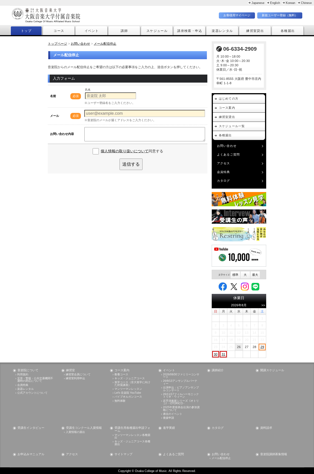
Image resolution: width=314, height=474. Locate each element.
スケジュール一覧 (232, 126)
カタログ (223, 180)
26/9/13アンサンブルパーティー (180, 382)
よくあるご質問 (228, 154)
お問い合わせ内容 (62, 134)
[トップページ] (73, 15)
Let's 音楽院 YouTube (127, 393)
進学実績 (169, 428)
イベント (92, 31)
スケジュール (157, 31)
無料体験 (120, 401)
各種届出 (288, 31)
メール (54, 115)
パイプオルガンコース (128, 397)
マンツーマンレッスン (128, 389)
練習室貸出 (255, 31)
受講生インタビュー (30, 428)
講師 (124, 31)
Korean (290, 3)
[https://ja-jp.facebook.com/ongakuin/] (223, 286)
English (275, 3)
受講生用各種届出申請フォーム (132, 429)
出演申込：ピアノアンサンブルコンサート (181, 389)
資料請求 (266, 428)
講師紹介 (218, 370)
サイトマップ (123, 454)
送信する (131, 164)
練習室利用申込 (75, 378)
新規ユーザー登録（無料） (280, 15)
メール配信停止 (221, 458)
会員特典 (223, 172)
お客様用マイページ (236, 15)
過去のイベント (172, 414)
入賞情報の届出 (75, 432)
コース (59, 31)
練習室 (70, 370)
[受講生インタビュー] (239, 216)
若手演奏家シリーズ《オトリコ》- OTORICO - (181, 402)
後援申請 (168, 418)
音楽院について (27, 370)
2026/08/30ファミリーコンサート (181, 376)
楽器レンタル (222, 31)
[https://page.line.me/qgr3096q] (255, 286)
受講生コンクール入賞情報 (84, 428)
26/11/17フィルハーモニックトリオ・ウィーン (181, 395)
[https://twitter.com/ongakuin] (234, 286)
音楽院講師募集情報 (273, 454)
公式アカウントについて (32, 393)
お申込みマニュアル (30, 454)
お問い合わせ (227, 146)
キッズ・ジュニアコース (129, 378)
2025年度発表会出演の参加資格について (181, 408)
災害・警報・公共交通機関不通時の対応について (35, 379)
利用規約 (22, 374)
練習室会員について (78, 374)
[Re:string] (239, 234)
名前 (53, 96)
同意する (132, 151)
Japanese (257, 3)
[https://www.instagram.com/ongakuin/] (245, 286)
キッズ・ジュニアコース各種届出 (132, 443)
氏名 (88, 89)
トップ (26, 31)
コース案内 (227, 107)
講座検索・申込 (189, 31)
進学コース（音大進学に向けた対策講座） (132, 383)
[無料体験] (239, 199)
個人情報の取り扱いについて (124, 151)
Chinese (306, 3)
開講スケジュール (272, 370)
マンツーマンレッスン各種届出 (132, 436)
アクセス (223, 163)
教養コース (121, 374)
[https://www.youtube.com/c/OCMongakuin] (239, 256)
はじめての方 (229, 98)
